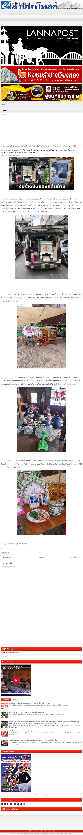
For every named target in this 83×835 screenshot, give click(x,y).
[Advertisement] (41, 130)
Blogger (45, 795)
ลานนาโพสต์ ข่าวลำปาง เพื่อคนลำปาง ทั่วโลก (44, 831)
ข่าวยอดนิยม (6, 699)
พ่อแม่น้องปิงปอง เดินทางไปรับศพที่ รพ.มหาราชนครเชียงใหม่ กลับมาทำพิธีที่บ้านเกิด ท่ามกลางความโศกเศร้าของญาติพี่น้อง (37, 151)
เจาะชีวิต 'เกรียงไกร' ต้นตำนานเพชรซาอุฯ (20, 731)
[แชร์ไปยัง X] (7, 553)
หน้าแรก (41, 557)
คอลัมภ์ (15, 699)
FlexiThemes (20, 833)
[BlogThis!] (5, 553)
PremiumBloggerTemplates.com (50, 833)
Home (3, 146)
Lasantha (37, 833)
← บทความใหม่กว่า (7, 557)
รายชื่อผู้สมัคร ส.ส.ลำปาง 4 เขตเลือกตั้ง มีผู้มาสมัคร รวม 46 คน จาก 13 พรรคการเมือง (33, 740)
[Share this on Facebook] (6, 549)
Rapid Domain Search (66, 833)
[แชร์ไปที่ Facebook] (9, 553)
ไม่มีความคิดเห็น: (16, 155)
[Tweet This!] (8, 549)
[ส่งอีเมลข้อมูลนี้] (3, 553)
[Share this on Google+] (10, 549)
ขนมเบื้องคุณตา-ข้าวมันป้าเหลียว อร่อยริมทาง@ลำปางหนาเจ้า (26, 712)
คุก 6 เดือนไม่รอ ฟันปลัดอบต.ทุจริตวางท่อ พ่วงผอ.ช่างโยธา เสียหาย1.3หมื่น (30, 703)
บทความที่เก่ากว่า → (75, 557)
